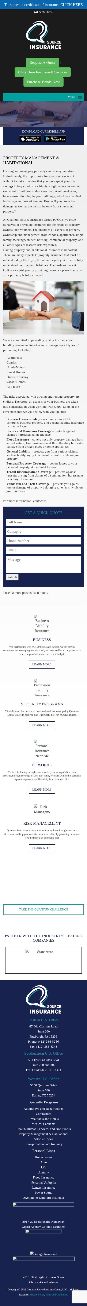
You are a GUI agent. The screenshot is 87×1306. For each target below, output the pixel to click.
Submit (12, 577)
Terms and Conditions (56, 1294)
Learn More (42, 664)
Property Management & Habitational (43, 1134)
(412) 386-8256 (43, 12)
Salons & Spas (43, 1139)
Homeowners (43, 1157)
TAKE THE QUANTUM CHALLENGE (43, 909)
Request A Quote (43, 62)
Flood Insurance (43, 1177)
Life (43, 1167)
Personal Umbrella (43, 1182)
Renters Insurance (43, 1187)
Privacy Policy (37, 1294)
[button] (72, 97)
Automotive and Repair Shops (43, 1108)
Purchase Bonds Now (43, 82)
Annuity (43, 1172)
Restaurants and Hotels (44, 1118)
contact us (39, 501)
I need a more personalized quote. (25, 593)
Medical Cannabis (43, 1123)
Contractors (43, 1113)
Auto (43, 1162)
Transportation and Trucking (43, 1144)
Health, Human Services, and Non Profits (43, 1129)
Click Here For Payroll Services (42, 72)
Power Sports (43, 1192)
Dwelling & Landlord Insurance (44, 1197)
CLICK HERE (71, 5)
